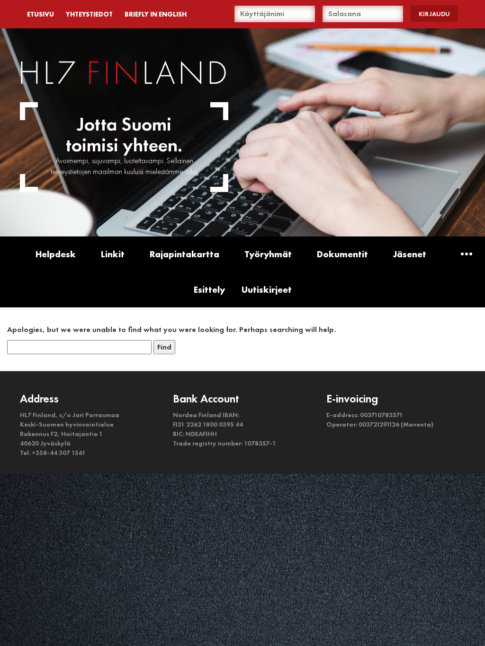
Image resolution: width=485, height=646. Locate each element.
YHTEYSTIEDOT (89, 14)
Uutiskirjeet (267, 290)
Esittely (209, 290)
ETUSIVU (40, 14)
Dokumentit (342, 254)
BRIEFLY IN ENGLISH (156, 14)
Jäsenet (409, 254)
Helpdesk (56, 254)
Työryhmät (268, 254)
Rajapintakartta (184, 254)
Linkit (113, 254)
